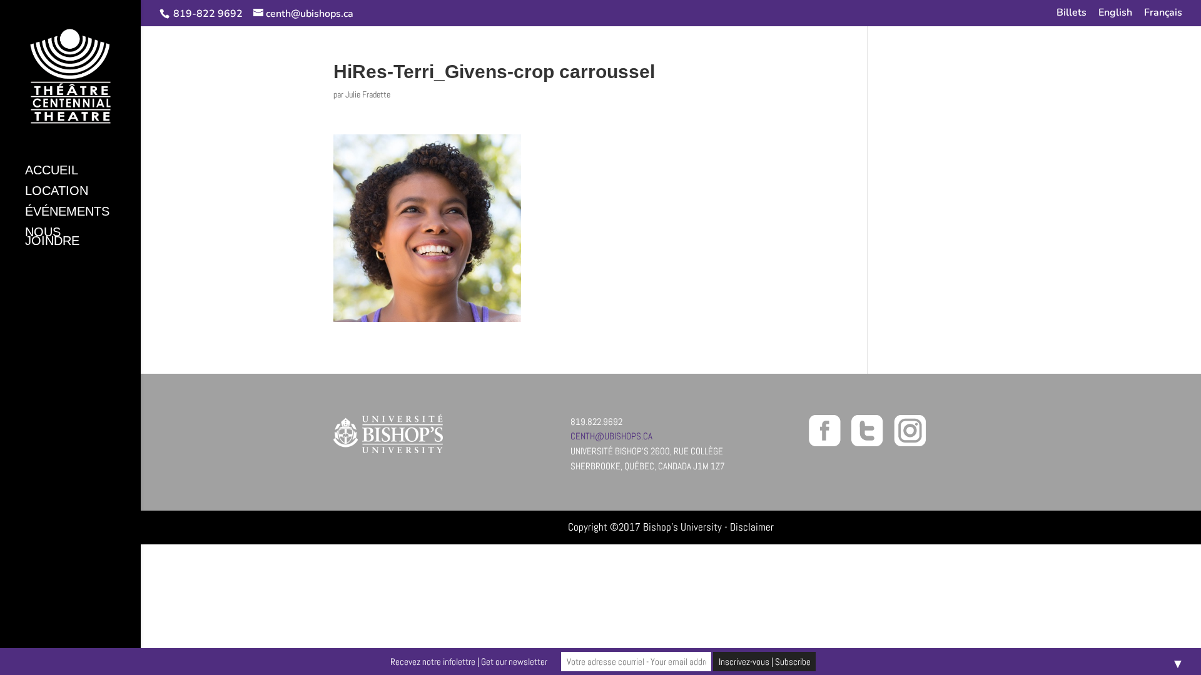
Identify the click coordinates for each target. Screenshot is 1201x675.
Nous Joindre (52, 238)
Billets (1072, 13)
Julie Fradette (367, 94)
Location (56, 192)
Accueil (51, 171)
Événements (67, 212)
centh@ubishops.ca (611, 436)
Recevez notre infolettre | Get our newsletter (468, 662)
